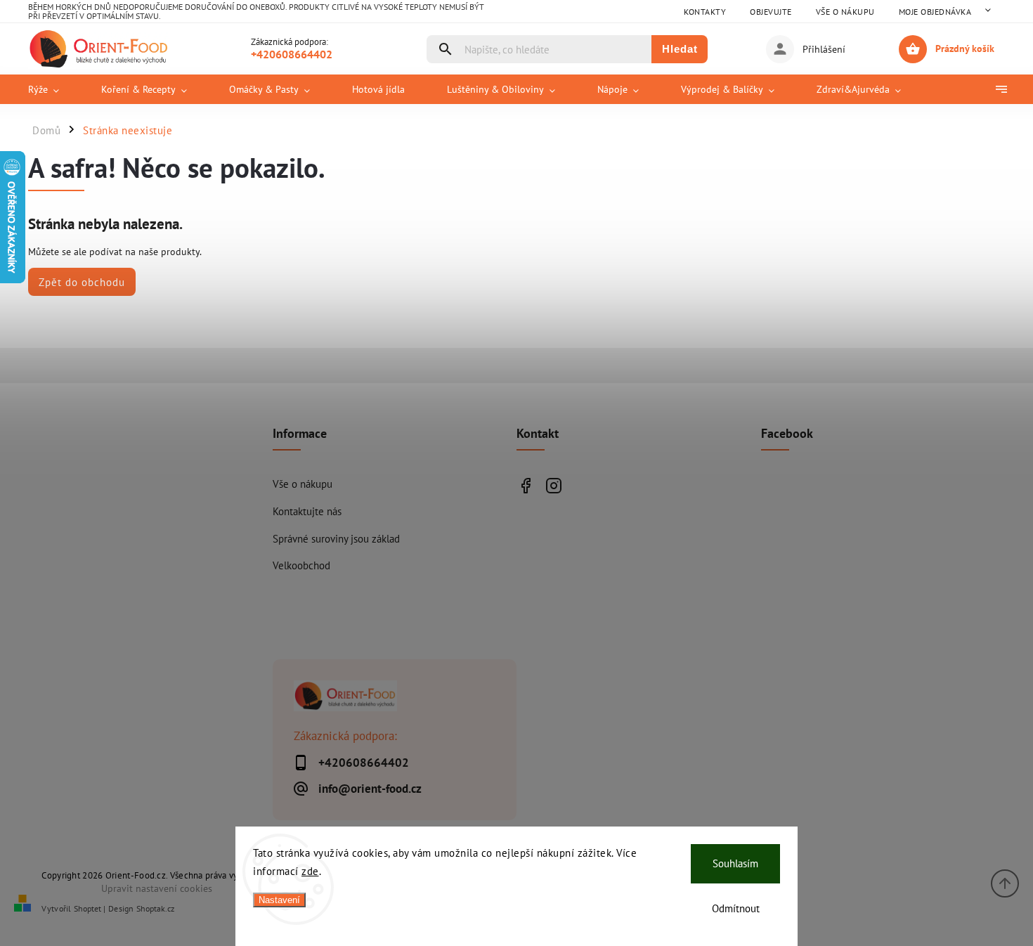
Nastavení (279, 900)
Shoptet (87, 908)
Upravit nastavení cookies (156, 888)
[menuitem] (54, 89)
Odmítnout (736, 908)
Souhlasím (735, 863)
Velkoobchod (301, 565)
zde (310, 871)
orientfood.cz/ (553, 485)
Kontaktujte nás (307, 511)
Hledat (680, 49)
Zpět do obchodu (82, 282)
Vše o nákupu (845, 11)
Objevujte (771, 11)
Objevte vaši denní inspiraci (525, 485)
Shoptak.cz (155, 908)
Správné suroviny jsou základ (336, 538)
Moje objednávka (935, 11)
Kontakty (705, 11)
